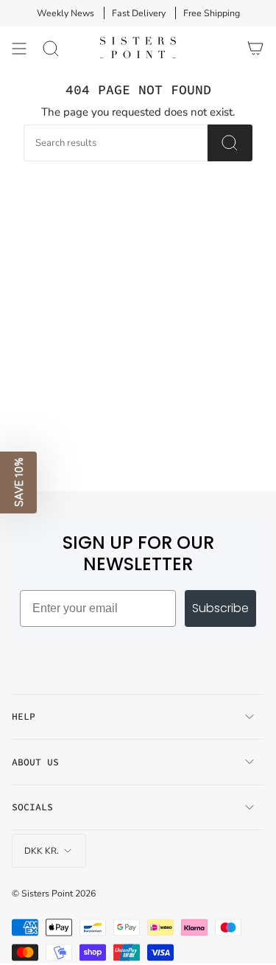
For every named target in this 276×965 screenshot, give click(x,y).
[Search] (50, 48)
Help (23, 716)
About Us (35, 762)
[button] (18, 482)
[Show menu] (19, 48)
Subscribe (220, 608)
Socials (32, 807)
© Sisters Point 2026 (54, 893)
